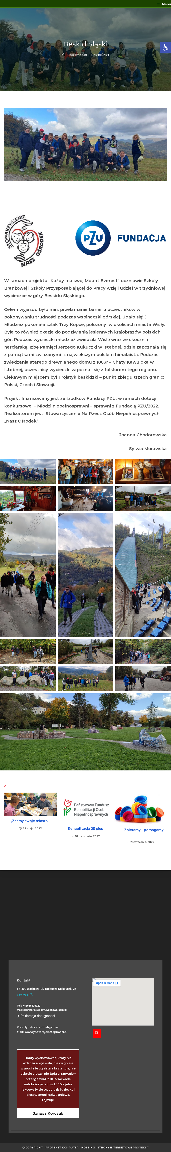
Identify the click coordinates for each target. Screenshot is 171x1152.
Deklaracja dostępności (37, 1016)
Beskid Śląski (100, 54)
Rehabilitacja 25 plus (85, 829)
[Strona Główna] (63, 54)
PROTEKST (141, 1147)
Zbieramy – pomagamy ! (140, 832)
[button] (165, 47)
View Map (22, 994)
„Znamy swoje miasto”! (30, 821)
